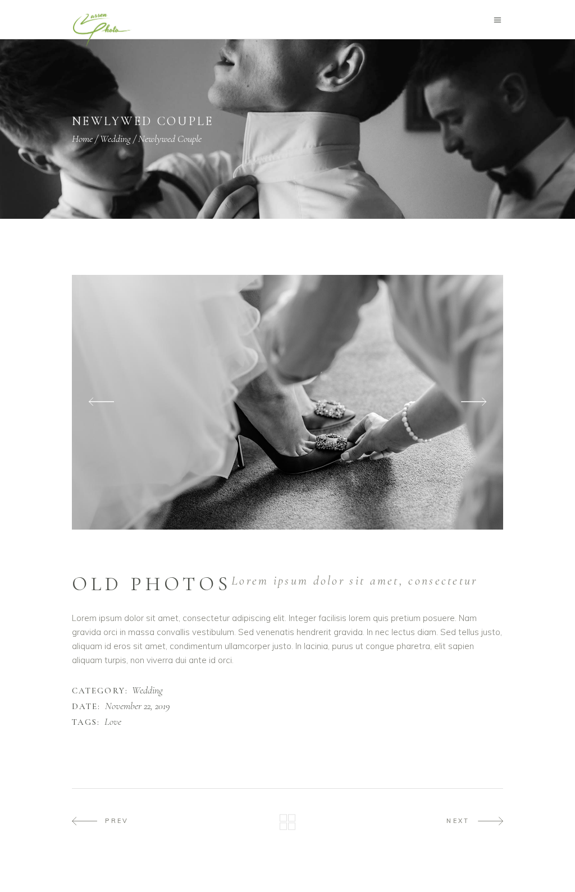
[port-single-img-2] (287, 402)
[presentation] (101, 402)
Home (82, 138)
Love (112, 722)
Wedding (115, 138)
